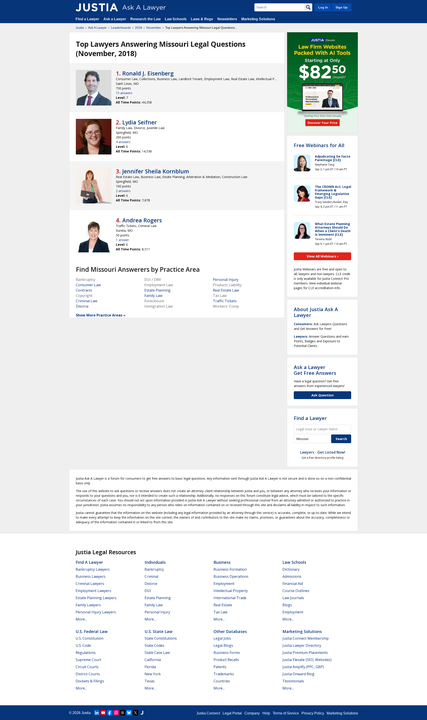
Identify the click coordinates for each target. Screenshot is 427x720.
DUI (148, 590)
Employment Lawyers (93, 590)
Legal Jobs (222, 638)
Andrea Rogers (142, 220)
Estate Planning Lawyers (96, 597)
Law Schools (176, 19)
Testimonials (293, 681)
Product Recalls (226, 659)
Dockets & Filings (90, 681)
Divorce (82, 306)
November (153, 27)
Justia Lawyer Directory (301, 645)
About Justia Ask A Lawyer (316, 312)
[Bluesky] (129, 712)
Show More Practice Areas (99, 315)
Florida (150, 666)
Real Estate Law (226, 290)
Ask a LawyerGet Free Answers (315, 370)
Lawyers (300, 336)
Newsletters (227, 19)
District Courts (88, 673)
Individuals (155, 562)
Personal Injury (225, 279)
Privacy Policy (313, 713)
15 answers (124, 93)
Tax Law (220, 612)
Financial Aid (292, 583)
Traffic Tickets (225, 300)
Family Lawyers (88, 604)
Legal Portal (232, 713)
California (153, 659)
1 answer (122, 240)
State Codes (154, 645)
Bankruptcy (154, 569)
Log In (323, 7)
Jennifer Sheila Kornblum (155, 171)
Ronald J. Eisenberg (148, 73)
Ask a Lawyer (115, 19)
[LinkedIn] (96, 712)
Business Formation (230, 569)
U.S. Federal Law (92, 631)
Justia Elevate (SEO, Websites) (307, 659)
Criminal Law (86, 300)
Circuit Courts (87, 666)
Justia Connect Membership (305, 638)
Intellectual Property (231, 590)
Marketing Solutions (258, 19)
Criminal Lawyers (90, 583)
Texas (150, 681)
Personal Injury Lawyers (96, 612)
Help (266, 713)
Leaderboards (121, 27)
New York (153, 673)
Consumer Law (88, 284)
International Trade (230, 597)
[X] (135, 712)
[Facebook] (109, 712)
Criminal (151, 576)
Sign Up (342, 7)
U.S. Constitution (89, 638)
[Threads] (122, 712)
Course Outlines (295, 590)
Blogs (287, 604)
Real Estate (223, 604)
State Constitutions (161, 638)
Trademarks (224, 673)
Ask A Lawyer (97, 27)
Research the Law (145, 19)
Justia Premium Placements (305, 652)
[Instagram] (116, 712)
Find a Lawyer (87, 19)
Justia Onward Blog (298, 673)
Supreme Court (88, 659)
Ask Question (322, 395)
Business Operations (231, 576)
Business (222, 562)
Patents (220, 666)
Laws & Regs (202, 19)
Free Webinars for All (319, 145)
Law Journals (293, 597)
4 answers (123, 142)
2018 (138, 27)
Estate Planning (157, 290)
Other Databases (230, 631)
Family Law (153, 295)
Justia (80, 27)
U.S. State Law (159, 631)
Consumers (303, 324)
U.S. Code (83, 645)
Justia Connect (208, 713)
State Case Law (157, 652)
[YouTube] (103, 712)
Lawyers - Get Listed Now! (322, 452)
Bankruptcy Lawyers (93, 569)
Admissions (291, 576)
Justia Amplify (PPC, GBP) (303, 666)
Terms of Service (286, 713)
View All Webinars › (322, 256)
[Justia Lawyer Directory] (142, 712)
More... (81, 619)
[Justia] (97, 7)
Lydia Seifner (139, 122)
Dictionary (291, 569)
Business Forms (227, 652)
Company (252, 713)
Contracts (84, 290)
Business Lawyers (90, 576)
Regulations (86, 652)
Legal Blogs (223, 645)
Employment (224, 583)
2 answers (123, 191)
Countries (222, 681)
